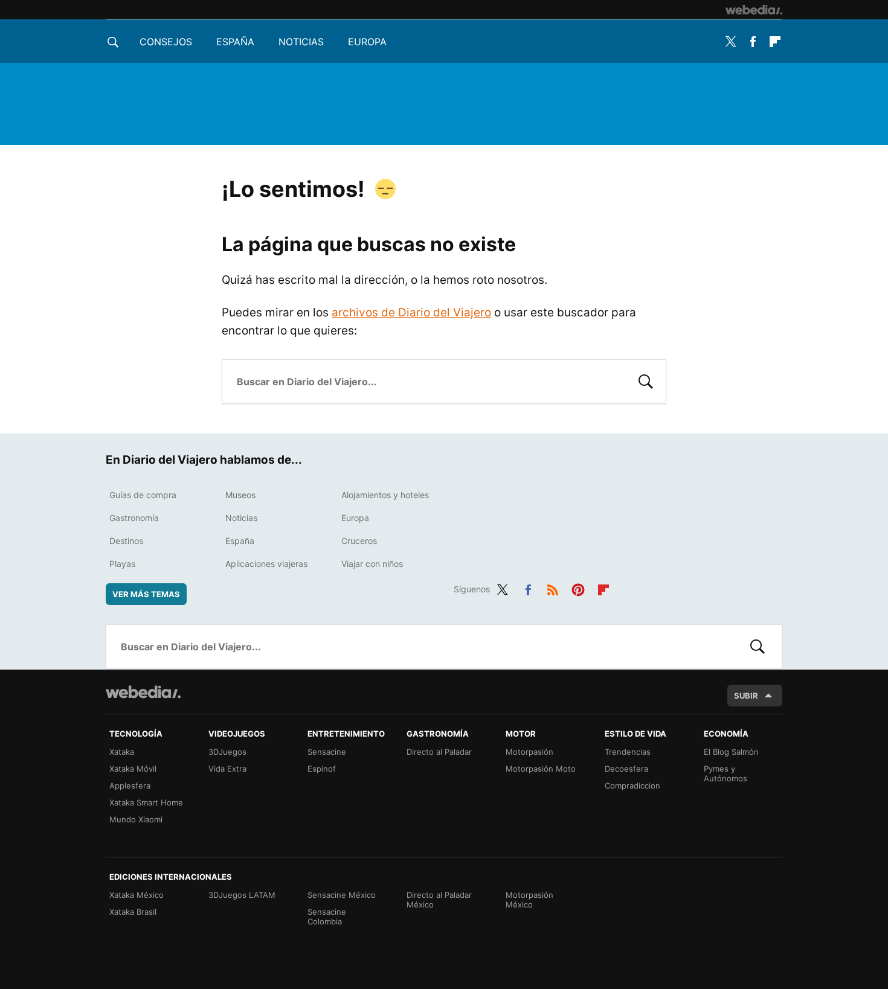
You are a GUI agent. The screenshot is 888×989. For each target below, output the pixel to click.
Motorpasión (529, 752)
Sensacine (326, 752)
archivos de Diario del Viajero (411, 312)
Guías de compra (142, 495)
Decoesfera (626, 768)
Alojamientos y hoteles (385, 495)
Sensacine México (341, 895)
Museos (240, 495)
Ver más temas (146, 594)
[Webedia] (754, 9)
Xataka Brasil (132, 912)
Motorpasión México (529, 899)
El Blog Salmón (731, 752)
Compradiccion (632, 785)
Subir (746, 695)
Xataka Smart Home (146, 802)
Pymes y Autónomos (725, 773)
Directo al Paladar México (439, 899)
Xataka (121, 752)
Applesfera (129, 785)
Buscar (646, 380)
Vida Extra (227, 768)
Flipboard (775, 41)
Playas (122, 564)
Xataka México (136, 895)
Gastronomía (134, 518)
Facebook (752, 41)
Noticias (301, 42)
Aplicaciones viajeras (266, 564)
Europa (367, 42)
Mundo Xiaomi (135, 819)
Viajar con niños (372, 564)
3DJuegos (227, 752)
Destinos (126, 541)
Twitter (730, 41)
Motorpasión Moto (541, 768)
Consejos (166, 42)
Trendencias (628, 752)
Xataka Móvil (132, 768)
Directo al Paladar (439, 752)
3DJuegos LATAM (241, 895)
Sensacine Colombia (326, 916)
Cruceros (359, 541)
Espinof (321, 768)
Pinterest (578, 587)
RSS (552, 587)
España (235, 42)
